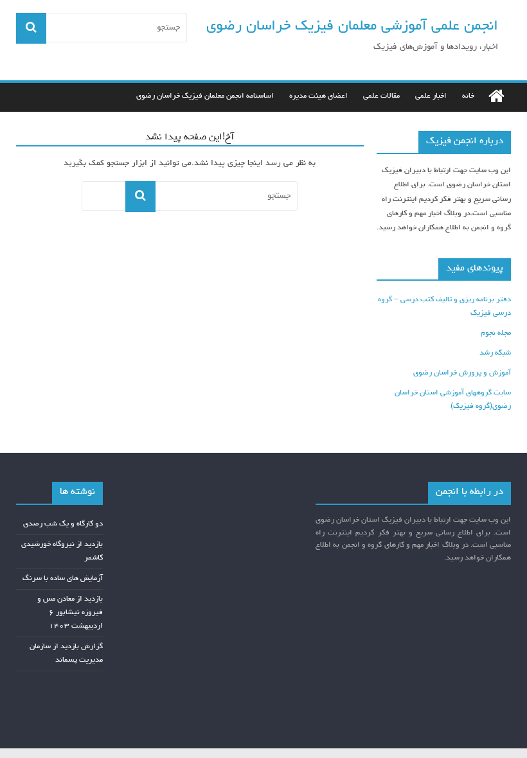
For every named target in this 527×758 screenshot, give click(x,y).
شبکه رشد (495, 353)
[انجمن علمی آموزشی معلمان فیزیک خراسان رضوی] (496, 97)
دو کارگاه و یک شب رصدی (63, 524)
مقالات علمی (381, 96)
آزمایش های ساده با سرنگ (62, 578)
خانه (468, 96)
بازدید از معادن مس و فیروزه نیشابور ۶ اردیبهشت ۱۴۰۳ (70, 613)
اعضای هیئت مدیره (318, 96)
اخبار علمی (431, 96)
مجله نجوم (496, 333)
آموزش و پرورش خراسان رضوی (462, 373)
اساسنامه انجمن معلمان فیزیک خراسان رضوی (205, 96)
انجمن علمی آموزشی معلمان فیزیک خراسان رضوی (352, 26)
